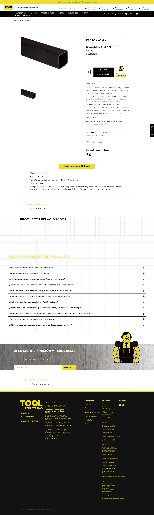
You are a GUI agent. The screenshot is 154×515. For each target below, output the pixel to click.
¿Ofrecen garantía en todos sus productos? (29, 273)
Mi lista (130, 13)
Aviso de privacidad (91, 416)
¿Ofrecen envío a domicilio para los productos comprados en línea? (40, 290)
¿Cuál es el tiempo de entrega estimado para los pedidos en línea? (40, 296)
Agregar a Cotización (103, 74)
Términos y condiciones (89, 419)
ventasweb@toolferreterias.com (109, 436)
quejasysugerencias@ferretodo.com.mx (109, 440)
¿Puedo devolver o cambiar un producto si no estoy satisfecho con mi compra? (45, 308)
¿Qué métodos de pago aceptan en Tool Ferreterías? (33, 302)
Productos (88, 404)
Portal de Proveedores (27, 415)
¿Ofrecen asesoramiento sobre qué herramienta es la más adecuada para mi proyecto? (49, 313)
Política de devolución (92, 424)
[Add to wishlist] (87, 142)
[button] (21, 13)
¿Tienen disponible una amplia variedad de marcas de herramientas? (41, 285)
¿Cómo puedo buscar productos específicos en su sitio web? (37, 279)
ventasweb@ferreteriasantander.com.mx (109, 476)
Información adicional (77, 166)
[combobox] (65, 8)
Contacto (88, 408)
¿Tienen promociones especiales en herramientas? (32, 319)
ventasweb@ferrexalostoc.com (109, 458)
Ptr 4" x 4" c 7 (27, 20)
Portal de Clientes (30, 421)
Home (16, 20)
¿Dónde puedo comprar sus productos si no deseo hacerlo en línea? (40, 325)
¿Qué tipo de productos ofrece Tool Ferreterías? (31, 268)
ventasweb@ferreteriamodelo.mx (109, 418)
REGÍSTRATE (69, 368)
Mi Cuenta (119, 13)
